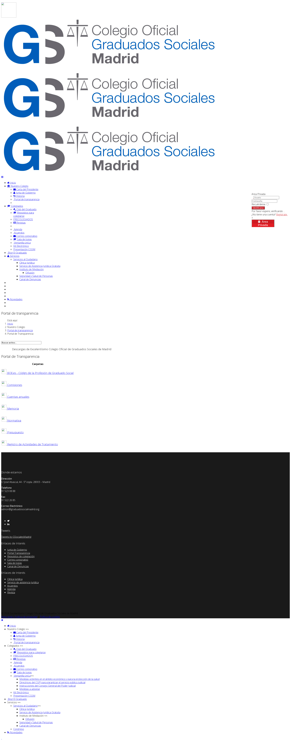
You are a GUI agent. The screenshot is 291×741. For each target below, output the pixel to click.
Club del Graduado (26, 209)
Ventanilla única (22, 242)
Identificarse (258, 208)
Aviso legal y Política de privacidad (19, 616)
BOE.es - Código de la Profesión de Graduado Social (40, 373)
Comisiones (14, 385)
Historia (20, 196)
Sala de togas (24, 239)
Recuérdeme (258, 204)
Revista (11, 592)
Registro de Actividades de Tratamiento (32, 444)
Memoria (13, 408)
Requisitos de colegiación (21, 556)
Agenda (17, 229)
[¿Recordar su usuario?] (253, 197)
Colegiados (16, 206)
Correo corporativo (26, 236)
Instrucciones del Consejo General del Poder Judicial (47, 685)
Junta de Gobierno (25, 192)
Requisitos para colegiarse (23, 214)
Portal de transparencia (26, 199)
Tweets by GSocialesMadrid (16, 536)
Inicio (13, 182)
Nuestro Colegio (19, 186)
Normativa (14, 420)
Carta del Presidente (27, 189)
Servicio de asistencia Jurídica (23, 582)
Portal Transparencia (18, 553)
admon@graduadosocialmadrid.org (29, 7)
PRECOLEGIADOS (23, 219)
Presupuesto (15, 432)
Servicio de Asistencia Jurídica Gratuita (39, 266)
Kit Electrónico (21, 246)
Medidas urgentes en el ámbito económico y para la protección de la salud (59, 679)
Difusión (29, 272)
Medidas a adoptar (29, 689)
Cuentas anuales (18, 397)
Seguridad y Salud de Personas (36, 276)
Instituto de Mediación (31, 269)
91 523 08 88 (17, 4)
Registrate (282, 214)
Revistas (21, 222)
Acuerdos (18, 232)
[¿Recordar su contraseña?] (281, 201)
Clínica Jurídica (27, 262)
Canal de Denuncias (30, 279)
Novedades (15, 299)
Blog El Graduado (17, 252)
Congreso (18, 729)
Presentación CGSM (24, 249)
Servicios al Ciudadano (25, 259)
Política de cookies (50, 616)
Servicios (14, 256)
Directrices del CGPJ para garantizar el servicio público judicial (52, 682)
